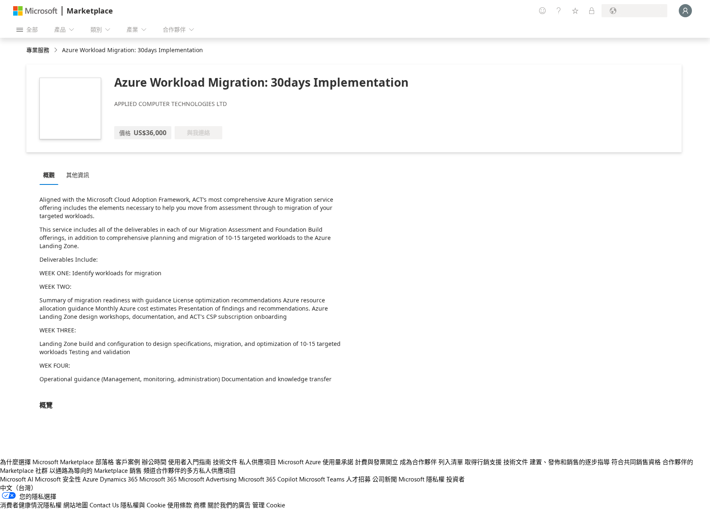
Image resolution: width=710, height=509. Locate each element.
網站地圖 (75, 505)
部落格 (104, 462)
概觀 (49, 175)
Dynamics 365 (119, 479)
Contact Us (104, 505)
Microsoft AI (16, 479)
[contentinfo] (56, 50)
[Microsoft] (35, 11)
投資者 (455, 479)
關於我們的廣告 (229, 505)
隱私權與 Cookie (143, 505)
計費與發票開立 (376, 462)
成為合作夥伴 (418, 462)
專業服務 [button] (37, 50)
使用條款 (179, 505)
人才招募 (358, 479)
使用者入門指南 (189, 462)
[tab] (50, 175)
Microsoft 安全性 (58, 479)
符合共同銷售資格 (636, 462)
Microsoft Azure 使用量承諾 (315, 462)
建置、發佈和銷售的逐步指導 (570, 462)
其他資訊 (77, 175)
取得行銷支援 (483, 462)
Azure (90, 479)
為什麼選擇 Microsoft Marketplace (47, 462)
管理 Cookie (268, 505)
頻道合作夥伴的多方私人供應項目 (189, 470)
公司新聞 (384, 479)
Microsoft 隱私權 (422, 479)
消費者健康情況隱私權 (31, 505)
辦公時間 (154, 462)
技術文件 (225, 462)
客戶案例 (127, 462)
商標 (200, 505)
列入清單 (450, 462)
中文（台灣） (18, 488)
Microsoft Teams (321, 479)
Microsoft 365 (158, 479)
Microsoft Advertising (207, 479)
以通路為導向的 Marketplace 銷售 (95, 470)
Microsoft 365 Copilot (267, 479)
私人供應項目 (257, 462)
